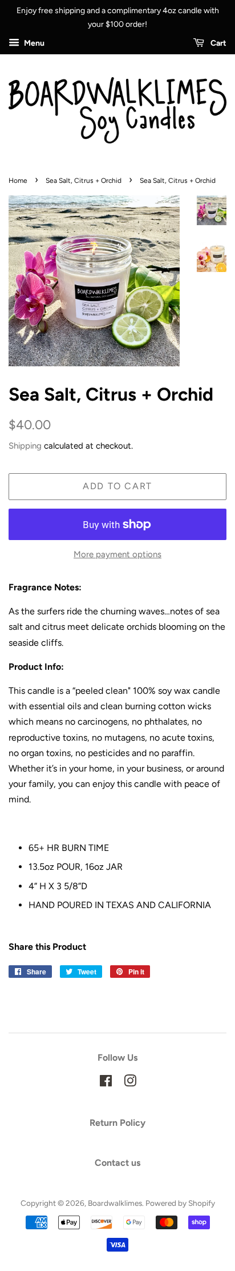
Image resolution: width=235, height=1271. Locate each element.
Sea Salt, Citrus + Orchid (83, 181)
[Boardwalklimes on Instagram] (130, 1083)
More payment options (117, 554)
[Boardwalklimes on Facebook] (105, 1083)
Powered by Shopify (180, 1203)
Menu (33, 43)
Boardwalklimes (115, 1203)
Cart (217, 43)
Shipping (25, 446)
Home (18, 181)
